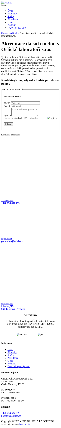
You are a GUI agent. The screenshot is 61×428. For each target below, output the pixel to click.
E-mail (7, 106)
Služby (11, 16)
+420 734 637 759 (10, 413)
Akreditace (13, 19)
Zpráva (7, 115)
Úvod (10, 10)
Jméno (7, 103)
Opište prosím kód (13, 118)
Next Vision (25, 424)
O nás (10, 22)
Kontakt (11, 25)
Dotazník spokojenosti (19, 366)
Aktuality (12, 13)
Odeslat (8, 124)
